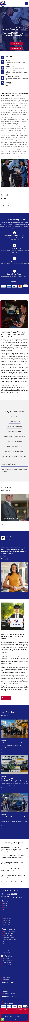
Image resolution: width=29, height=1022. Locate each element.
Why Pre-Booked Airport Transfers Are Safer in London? (14, 818)
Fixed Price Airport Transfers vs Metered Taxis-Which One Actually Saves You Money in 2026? (14, 780)
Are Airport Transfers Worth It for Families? (14, 743)
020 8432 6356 (15, 48)
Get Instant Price (15, 43)
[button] (4, 205)
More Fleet (3, 198)
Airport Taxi (3, 740)
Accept (14, 1019)
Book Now (4, 698)
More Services (4, 490)
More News (3, 715)
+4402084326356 (10, 894)
